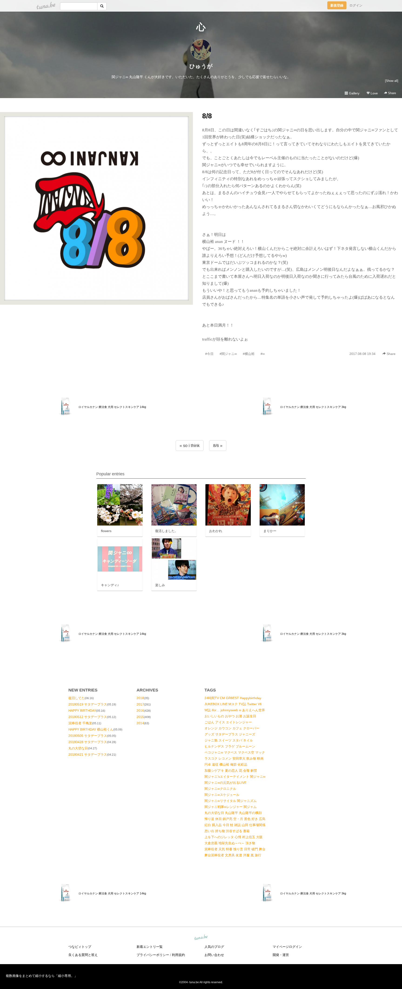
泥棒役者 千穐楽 (80, 723)
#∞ (263, 354)
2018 (140, 698)
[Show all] (391, 81)
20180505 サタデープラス (87, 736)
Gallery (353, 93)
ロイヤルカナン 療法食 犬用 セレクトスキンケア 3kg (313, 407)
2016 (140, 710)
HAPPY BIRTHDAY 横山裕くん (90, 729)
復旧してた (76, 698)
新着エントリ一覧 (150, 947)
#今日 (209, 354)
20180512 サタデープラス (87, 717)
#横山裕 (249, 354)
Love (374, 93)
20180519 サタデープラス (87, 704)
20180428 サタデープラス (87, 742)
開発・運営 (281, 955)
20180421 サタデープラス (87, 754)
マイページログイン (287, 947)
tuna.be (201, 937)
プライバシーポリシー (153, 955)
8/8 (207, 116)
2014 (140, 723)
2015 (140, 717)
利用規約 (178, 955)
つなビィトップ (79, 947)
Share (391, 93)
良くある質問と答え (83, 955)
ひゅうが (201, 66)
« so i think (190, 445)
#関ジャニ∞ (228, 354)
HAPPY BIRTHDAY (82, 710)
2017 (140, 704)
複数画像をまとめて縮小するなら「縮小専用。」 (41, 976)
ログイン (355, 5)
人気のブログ (214, 947)
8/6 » (217, 445)
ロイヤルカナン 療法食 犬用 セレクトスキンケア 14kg (112, 407)
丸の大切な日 (78, 748)
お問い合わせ (214, 955)
